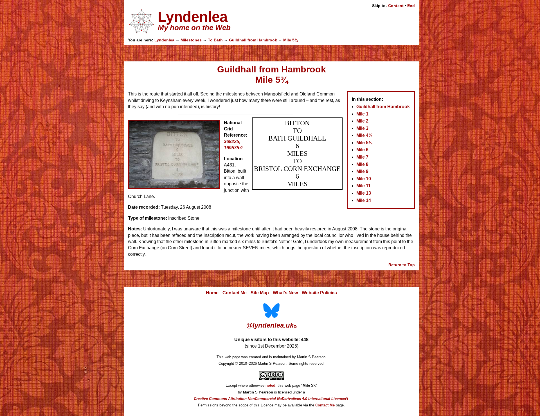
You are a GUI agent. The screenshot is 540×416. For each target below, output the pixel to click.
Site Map (260, 292)
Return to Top (401, 264)
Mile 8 (362, 164)
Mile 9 (362, 171)
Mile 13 (363, 193)
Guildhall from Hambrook (253, 40)
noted (270, 385)
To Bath (215, 40)
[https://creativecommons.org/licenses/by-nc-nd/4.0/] (271, 379)
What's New (285, 292)
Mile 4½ (364, 135)
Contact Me (234, 292)
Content (396, 5)
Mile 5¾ (290, 40)
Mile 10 (363, 178)
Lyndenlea (164, 40)
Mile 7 (362, 157)
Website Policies (319, 292)
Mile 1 (362, 114)
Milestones (191, 40)
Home (212, 292)
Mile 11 (363, 185)
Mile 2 (362, 121)
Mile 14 (363, 200)
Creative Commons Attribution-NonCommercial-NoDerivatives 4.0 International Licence (269, 399)
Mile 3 (362, 128)
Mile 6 (362, 149)
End (411, 5)
